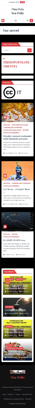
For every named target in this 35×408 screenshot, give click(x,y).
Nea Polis (17, 13)
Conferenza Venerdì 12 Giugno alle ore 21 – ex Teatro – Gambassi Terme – (17, 333)
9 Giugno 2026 (12, 335)
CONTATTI (11, 394)
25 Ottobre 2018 (11, 204)
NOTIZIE (25, 130)
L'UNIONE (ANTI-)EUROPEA (12, 127)
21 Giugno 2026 (12, 291)
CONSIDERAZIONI (15, 310)
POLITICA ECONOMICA (11, 133)
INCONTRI (19, 279)
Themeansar (17, 389)
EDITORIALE (9, 279)
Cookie (18, 394)
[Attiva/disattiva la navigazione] (16, 20)
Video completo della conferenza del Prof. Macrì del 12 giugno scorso (16, 289)
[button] (27, 21)
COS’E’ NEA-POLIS (26, 394)
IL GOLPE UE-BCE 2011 (14, 240)
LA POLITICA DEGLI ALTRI (12, 130)
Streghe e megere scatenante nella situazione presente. (17, 137)
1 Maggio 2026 (12, 357)
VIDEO (8, 282)
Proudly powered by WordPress (12, 387)
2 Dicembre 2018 (11, 153)
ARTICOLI (6, 125)
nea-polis (24, 153)
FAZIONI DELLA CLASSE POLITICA (14, 399)
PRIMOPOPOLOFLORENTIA (16, 64)
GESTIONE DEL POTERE (20, 125)
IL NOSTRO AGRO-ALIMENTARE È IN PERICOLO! (15, 354)
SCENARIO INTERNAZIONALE (17, 403)
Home (4, 394)
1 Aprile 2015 (10, 254)
